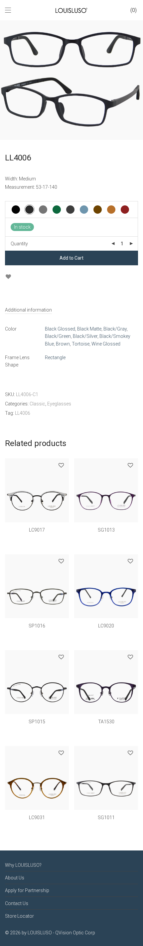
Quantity (19, 243)
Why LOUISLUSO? (23, 865)
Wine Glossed (105, 344)
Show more (37, 539)
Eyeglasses (59, 403)
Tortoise (80, 344)
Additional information (28, 310)
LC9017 (37, 530)
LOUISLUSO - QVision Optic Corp (61, 932)
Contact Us (16, 903)
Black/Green (58, 336)
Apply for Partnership (27, 890)
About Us (14, 877)
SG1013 (106, 530)
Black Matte (89, 329)
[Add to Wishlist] (8, 277)
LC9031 (37, 817)
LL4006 (22, 413)
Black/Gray (115, 329)
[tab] (71, 310)
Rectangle (55, 357)
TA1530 (106, 721)
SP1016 (37, 625)
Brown (63, 344)
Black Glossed (60, 329)
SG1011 (106, 817)
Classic (37, 403)
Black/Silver (85, 336)
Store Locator (19, 916)
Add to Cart (71, 258)
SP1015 (37, 721)
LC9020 (106, 625)
